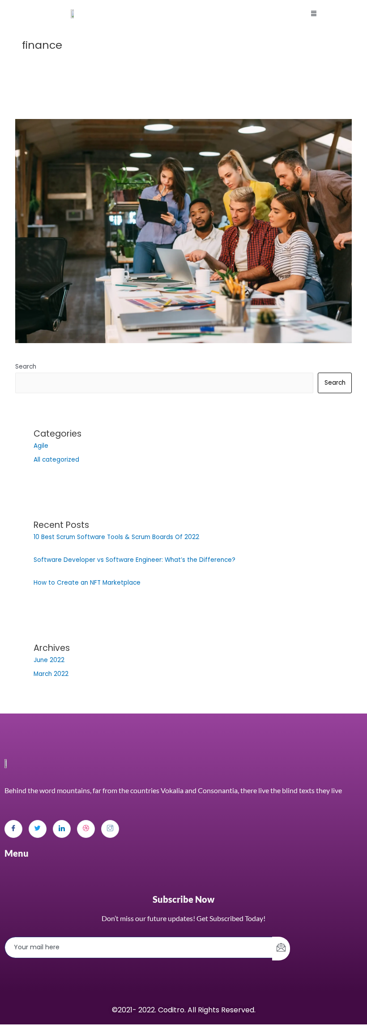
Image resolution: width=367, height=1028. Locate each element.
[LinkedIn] (62, 829)
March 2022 (51, 674)
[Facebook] (13, 829)
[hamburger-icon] (313, 14)
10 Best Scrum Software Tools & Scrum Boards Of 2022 (116, 537)
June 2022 (49, 660)
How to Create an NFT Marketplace (87, 582)
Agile (41, 446)
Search (25, 366)
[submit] (281, 948)
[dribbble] (86, 829)
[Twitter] (38, 829)
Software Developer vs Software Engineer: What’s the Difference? (134, 560)
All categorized (56, 459)
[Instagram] (110, 829)
